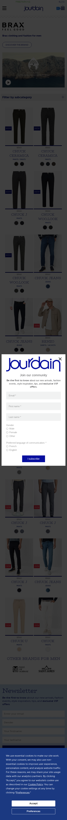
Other (12, 436)
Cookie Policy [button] (35, 784)
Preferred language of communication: (26, 443)
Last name (15, 417)
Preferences (33, 811)
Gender (10, 425)
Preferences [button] (23, 792)
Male (11, 428)
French (13, 446)
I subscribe (34, 458)
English (13, 450)
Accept (33, 803)
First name (15, 406)
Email (12, 395)
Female (13, 432)
